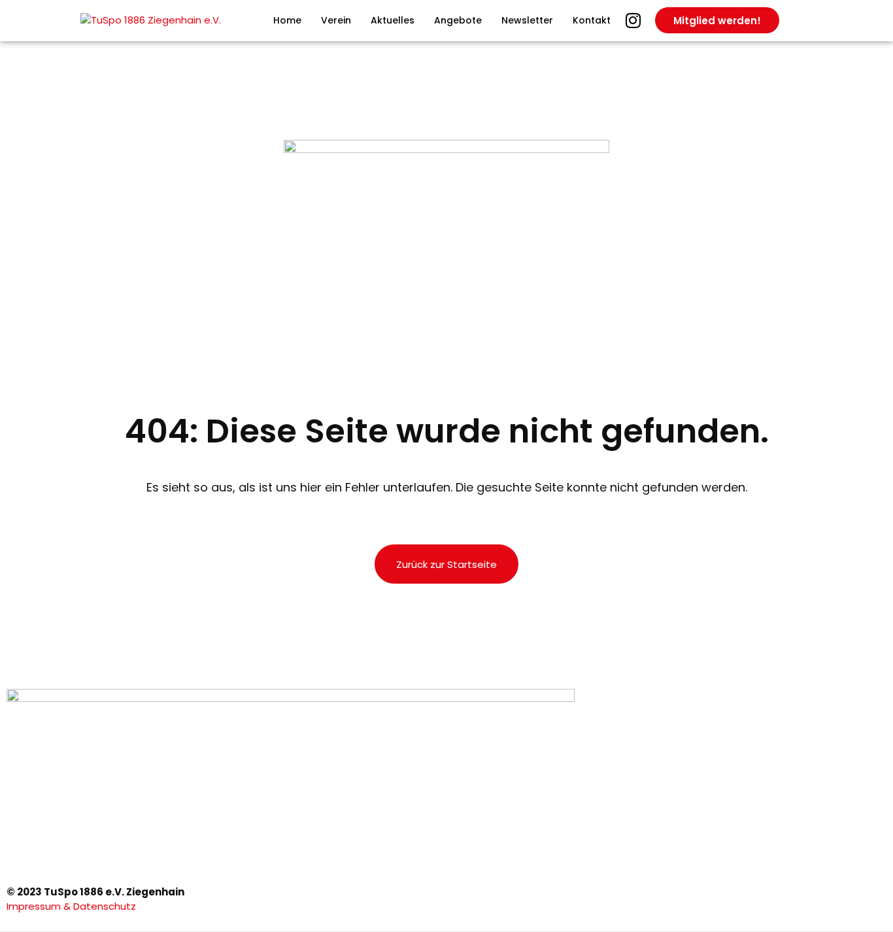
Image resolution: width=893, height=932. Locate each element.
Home (287, 20)
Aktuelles (392, 20)
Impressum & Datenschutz (73, 906)
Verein (336, 20)
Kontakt (592, 20)
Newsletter (527, 20)
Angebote (458, 20)
